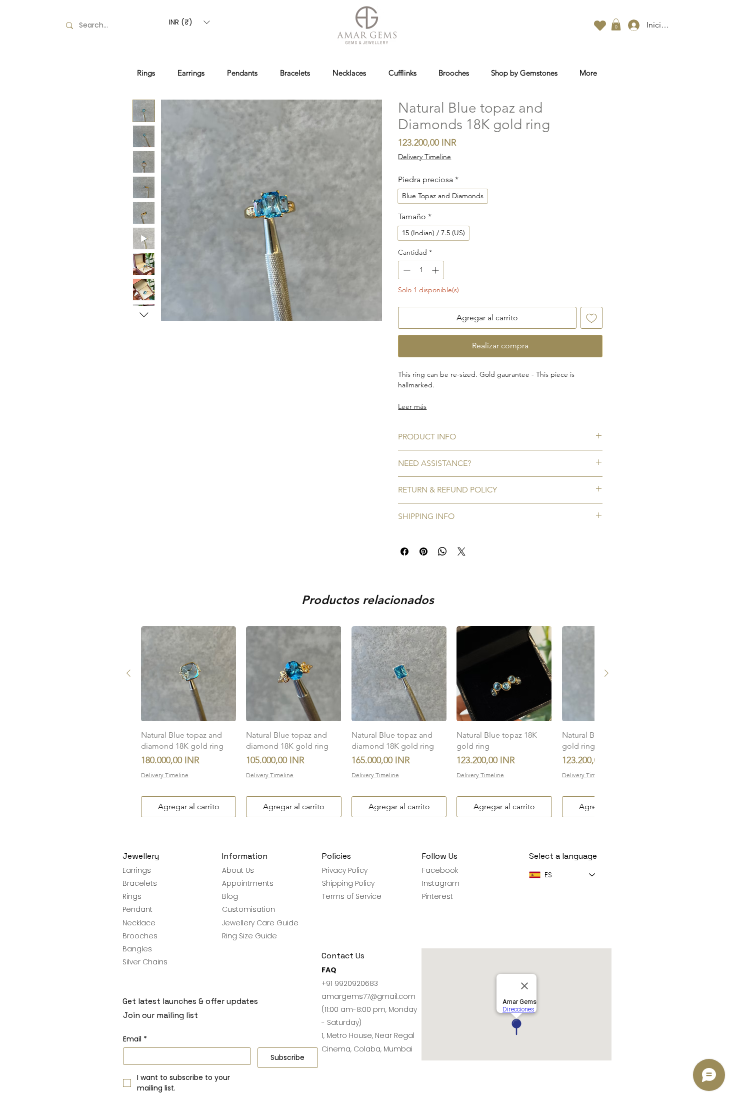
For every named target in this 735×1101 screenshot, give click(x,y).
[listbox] (189, 22)
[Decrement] (406, 270)
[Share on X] (462, 551)
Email (135, 1039)
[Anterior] (128, 673)
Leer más (412, 406)
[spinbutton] (421, 270)
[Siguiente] (606, 673)
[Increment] (436, 270)
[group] (367, 722)
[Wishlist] (600, 25)
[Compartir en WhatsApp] (442, 551)
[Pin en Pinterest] (424, 551)
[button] (189, 22)
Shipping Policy (348, 883)
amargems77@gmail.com (369, 996)
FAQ (329, 970)
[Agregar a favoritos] (591, 318)
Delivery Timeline (424, 156)
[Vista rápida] (188, 673)
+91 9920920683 (350, 983)
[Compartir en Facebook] (404, 551)
